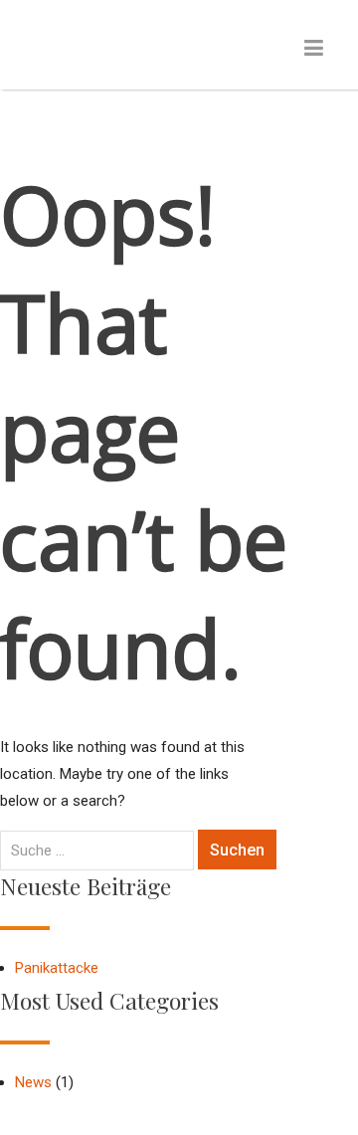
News (33, 1082)
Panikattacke (56, 968)
